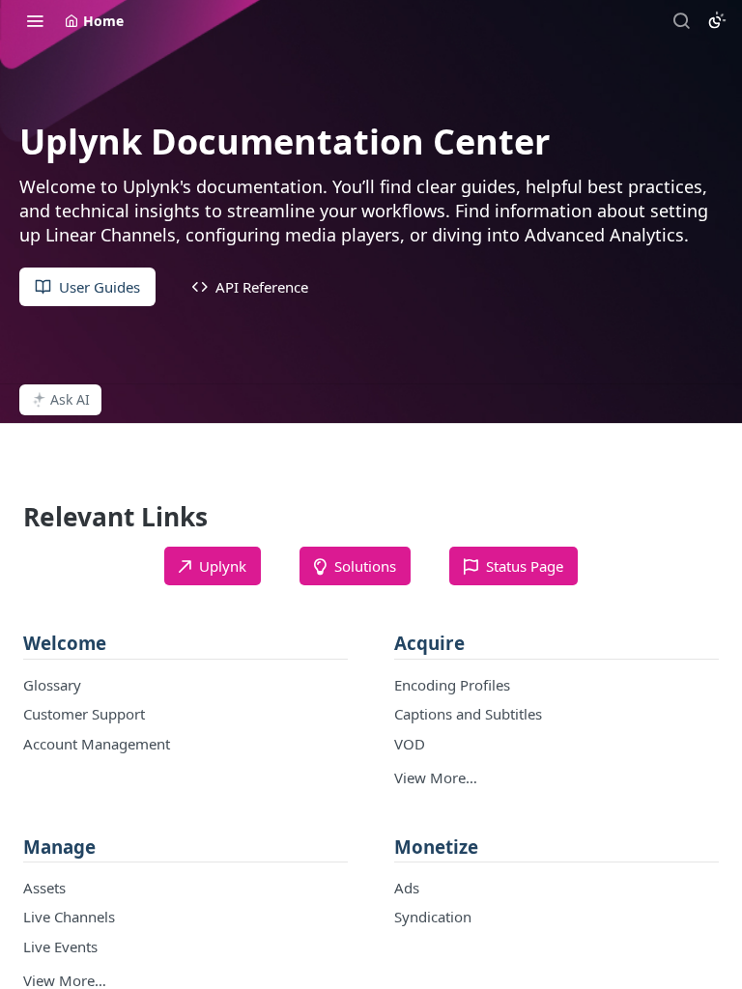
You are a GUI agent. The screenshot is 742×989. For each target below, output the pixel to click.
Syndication (432, 916)
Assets (44, 887)
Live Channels (69, 916)
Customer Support (84, 713)
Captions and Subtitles (468, 713)
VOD (409, 743)
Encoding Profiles (452, 684)
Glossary (52, 684)
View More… (435, 777)
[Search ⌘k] (681, 20)
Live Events (60, 946)
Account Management (96, 743)
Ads (406, 887)
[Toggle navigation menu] (34, 20)
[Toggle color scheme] (716, 20)
